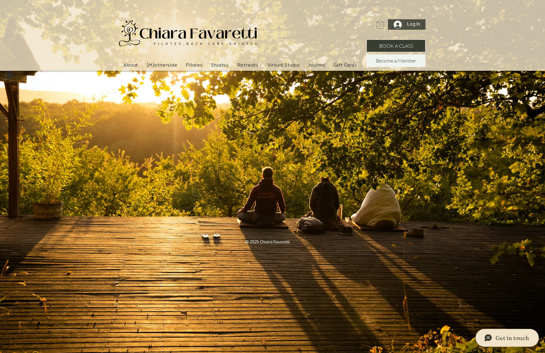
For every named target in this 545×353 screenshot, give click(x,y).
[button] (162, 65)
